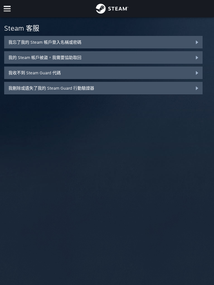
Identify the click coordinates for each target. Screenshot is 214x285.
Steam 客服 (21, 28)
